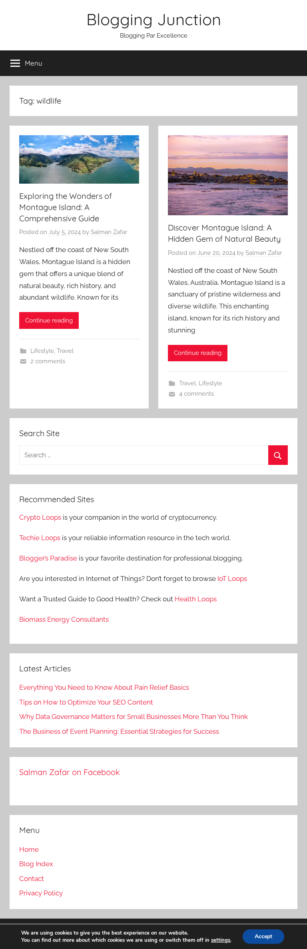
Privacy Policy (41, 893)
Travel (65, 350)
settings (220, 940)
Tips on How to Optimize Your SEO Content (86, 702)
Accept (263, 936)
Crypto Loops (40, 517)
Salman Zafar (109, 232)
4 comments (196, 393)
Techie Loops (39, 538)
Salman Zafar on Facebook (69, 772)
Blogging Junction (153, 19)
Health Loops (196, 599)
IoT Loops (232, 579)
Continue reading (49, 320)
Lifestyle (42, 350)
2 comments (47, 361)
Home (29, 849)
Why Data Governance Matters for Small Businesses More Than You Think (133, 717)
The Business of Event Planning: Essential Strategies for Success (119, 731)
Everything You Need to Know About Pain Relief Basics (104, 687)
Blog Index (36, 864)
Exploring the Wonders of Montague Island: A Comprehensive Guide (65, 207)
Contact (31, 879)
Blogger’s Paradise (48, 558)
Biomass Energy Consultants (64, 619)
